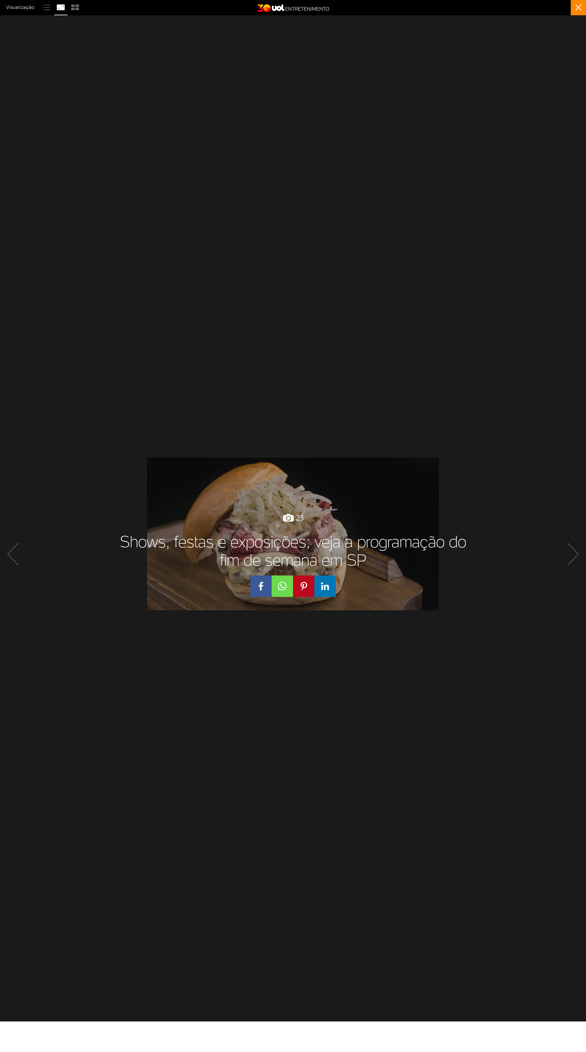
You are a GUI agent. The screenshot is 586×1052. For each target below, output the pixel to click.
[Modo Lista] (47, 6)
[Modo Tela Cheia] (61, 6)
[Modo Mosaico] (75, 6)
